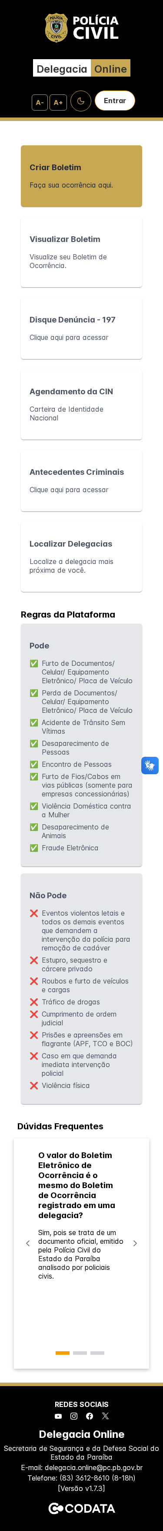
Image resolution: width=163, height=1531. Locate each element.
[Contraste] (80, 101)
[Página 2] (80, 1353)
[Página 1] (63, 1353)
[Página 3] (97, 1353)
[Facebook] (89, 1416)
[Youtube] (58, 1416)
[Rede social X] (105, 1416)
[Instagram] (73, 1416)
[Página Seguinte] (135, 1243)
